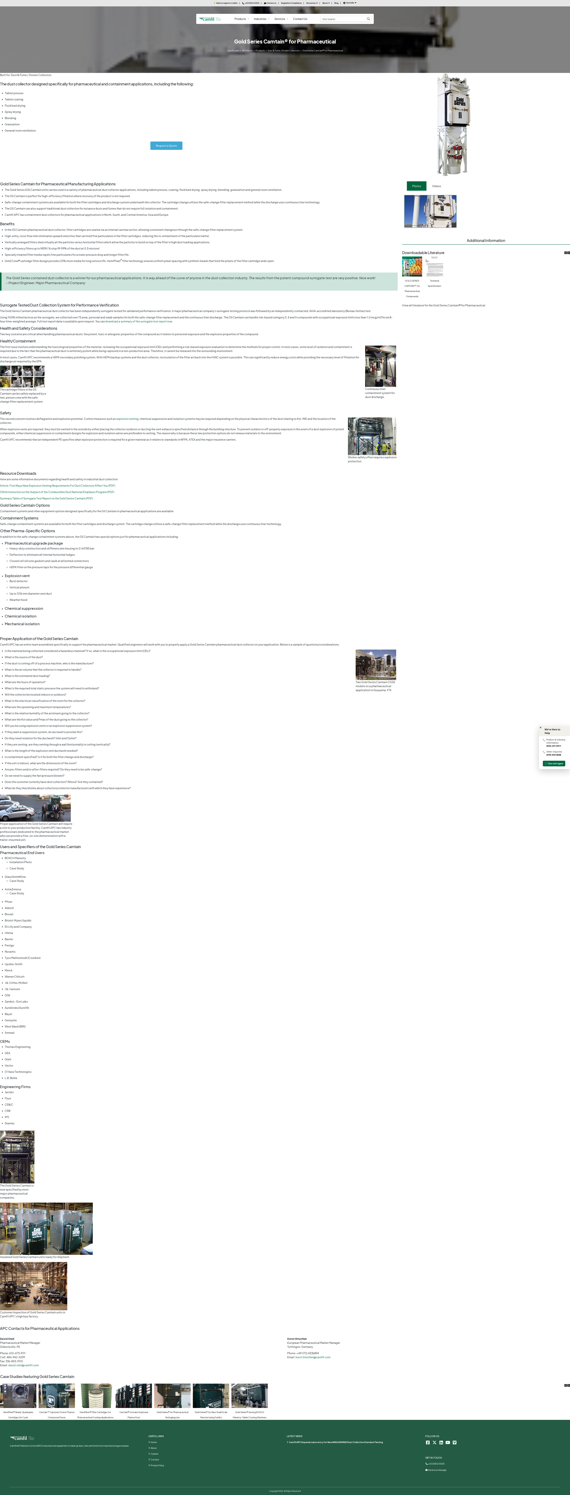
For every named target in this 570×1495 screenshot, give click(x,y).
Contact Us (300, 18)
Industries (260, 18)
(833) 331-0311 (553, 745)
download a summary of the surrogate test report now (138, 321)
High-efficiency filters (19, 248)
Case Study (17, 868)
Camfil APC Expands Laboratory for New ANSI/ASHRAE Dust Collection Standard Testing (336, 1442)
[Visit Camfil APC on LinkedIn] (441, 1442)
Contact (155, 1459)
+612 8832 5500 (436, 1463)
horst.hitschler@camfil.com (313, 1357)
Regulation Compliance (291, 3)
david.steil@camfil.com (23, 1365)
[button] (568, 252)
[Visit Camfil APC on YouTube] (448, 1442)
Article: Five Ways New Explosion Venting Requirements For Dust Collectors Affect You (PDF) (57, 485)
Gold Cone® (12, 261)
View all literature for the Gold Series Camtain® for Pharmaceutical (443, 305)
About (325, 3)
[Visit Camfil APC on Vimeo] (454, 1442)
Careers (154, 1453)
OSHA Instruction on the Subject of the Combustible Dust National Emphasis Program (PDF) (57, 492)
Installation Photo (21, 862)
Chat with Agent (555, 763)
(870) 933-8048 (553, 754)
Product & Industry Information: (555, 741)
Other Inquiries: (554, 751)
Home (154, 1442)
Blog (336, 3)
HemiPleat (114, 261)
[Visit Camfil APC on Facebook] (427, 1442)
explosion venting (127, 418)
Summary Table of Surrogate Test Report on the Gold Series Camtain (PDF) (46, 498)
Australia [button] (350, 3)
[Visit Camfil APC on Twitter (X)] (434, 1442)
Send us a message (437, 1470)
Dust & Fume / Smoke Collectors (31, 75)
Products (240, 18)
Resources (311, 3)
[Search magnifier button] (368, 19)
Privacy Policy (157, 1465)
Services (279, 18)
